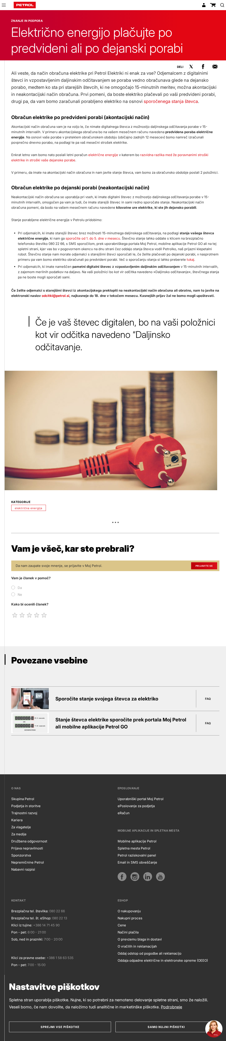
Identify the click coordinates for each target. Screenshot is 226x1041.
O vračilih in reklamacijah (137, 946)
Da (20, 588)
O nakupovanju (129, 911)
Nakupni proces (130, 918)
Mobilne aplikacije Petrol (137, 841)
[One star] (15, 615)
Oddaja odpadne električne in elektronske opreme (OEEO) (163, 960)
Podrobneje (171, 1007)
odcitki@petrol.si (55, 296)
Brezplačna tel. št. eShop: (31, 918)
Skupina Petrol (22, 799)
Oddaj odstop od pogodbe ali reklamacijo (149, 953)
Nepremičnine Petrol (27, 862)
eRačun (124, 813)
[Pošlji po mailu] (215, 66)
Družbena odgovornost (29, 841)
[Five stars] (44, 615)
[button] (4, 5)
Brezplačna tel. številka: (29, 911)
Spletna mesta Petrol (134, 848)
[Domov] (25, 5)
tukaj (190, 259)
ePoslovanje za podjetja (136, 806)
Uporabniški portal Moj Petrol (141, 799)
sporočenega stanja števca (171, 101)
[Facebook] (122, 876)
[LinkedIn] (147, 876)
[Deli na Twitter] (191, 66)
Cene (122, 925)
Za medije (18, 834)
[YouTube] (160, 876)
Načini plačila (128, 932)
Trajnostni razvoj (24, 813)
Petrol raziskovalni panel (137, 855)
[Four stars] (36, 615)
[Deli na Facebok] (203, 66)
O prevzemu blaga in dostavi (140, 939)
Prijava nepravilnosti (27, 848)
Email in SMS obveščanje (137, 862)
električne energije (103, 155)
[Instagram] (134, 876)
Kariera (17, 820)
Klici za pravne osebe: (28, 958)
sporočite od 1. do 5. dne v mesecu (93, 238)
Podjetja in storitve (26, 806)
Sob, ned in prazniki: (27, 939)
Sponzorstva (21, 855)
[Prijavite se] (204, 5)
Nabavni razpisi (23, 869)
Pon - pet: (19, 932)
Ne (20, 594)
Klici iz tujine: (21, 925)
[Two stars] (22, 615)
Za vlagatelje (21, 827)
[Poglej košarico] (213, 5)
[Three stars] (29, 615)
